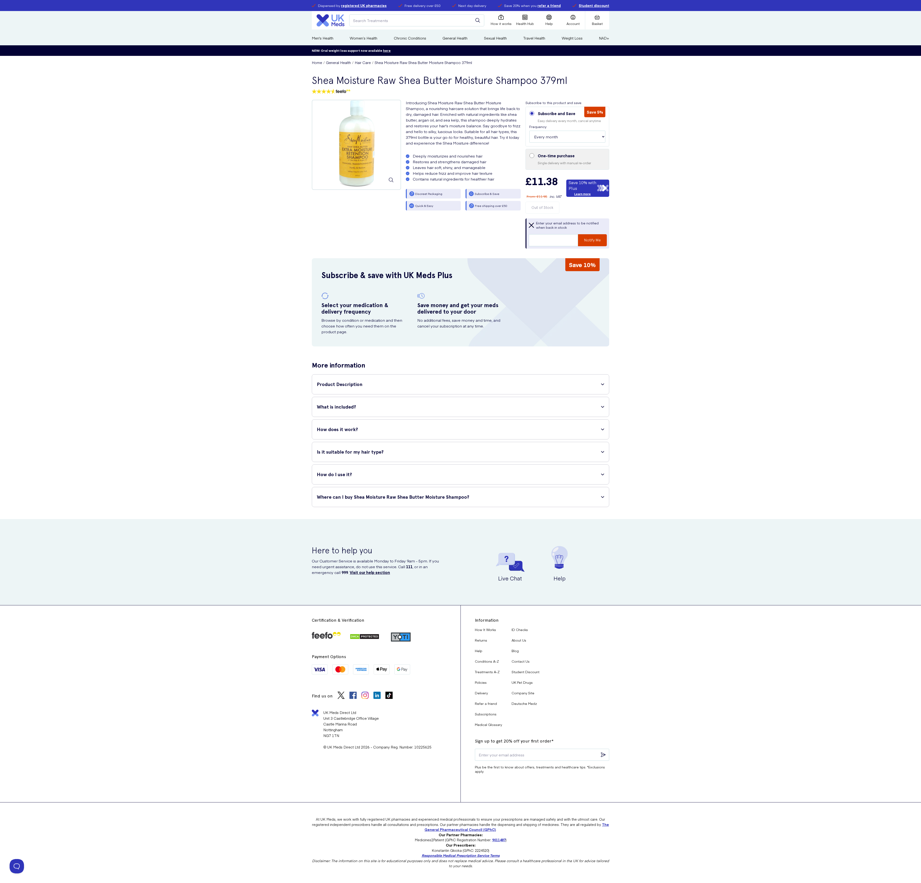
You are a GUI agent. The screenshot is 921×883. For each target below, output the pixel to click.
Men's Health (322, 38)
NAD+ (604, 38)
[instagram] (365, 696)
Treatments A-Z (487, 671)
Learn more (582, 194)
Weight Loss (572, 38)
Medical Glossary (488, 724)
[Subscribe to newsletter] (603, 755)
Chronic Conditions (410, 38)
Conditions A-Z (487, 661)
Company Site (523, 693)
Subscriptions (485, 714)
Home (317, 62)
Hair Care (363, 62)
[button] (567, 126)
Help (478, 650)
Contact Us (521, 661)
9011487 (499, 839)
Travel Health (534, 38)
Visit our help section (370, 572)
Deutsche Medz (524, 703)
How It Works (485, 629)
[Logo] (330, 20)
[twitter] (341, 696)
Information (487, 620)
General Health (455, 38)
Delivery (481, 693)
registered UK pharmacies (364, 5)
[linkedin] (377, 696)
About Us (519, 640)
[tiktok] (389, 696)
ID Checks (520, 629)
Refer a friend (486, 703)
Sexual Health (495, 38)
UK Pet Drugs (522, 682)
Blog (515, 650)
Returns (481, 640)
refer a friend (549, 5)
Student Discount (525, 671)
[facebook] (353, 696)
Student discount (594, 5)
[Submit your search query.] (478, 20)
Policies (481, 682)
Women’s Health (363, 38)
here (387, 50)
